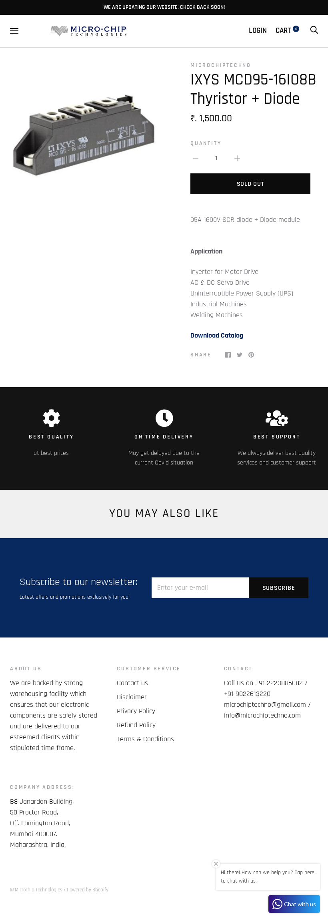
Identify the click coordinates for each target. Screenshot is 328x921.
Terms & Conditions (145, 739)
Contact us (132, 683)
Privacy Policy (136, 711)
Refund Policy (136, 725)
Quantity (205, 143)
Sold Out (250, 184)
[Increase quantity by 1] (237, 158)
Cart (286, 31)
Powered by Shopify (87, 890)
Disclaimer (132, 697)
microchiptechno (220, 65)
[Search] (314, 31)
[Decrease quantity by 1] (195, 158)
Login (258, 31)
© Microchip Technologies (36, 890)
